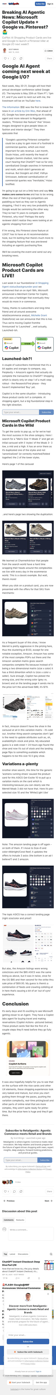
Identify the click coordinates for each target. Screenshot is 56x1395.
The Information (10, 107)
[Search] (51, 1254)
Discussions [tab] (23, 1254)
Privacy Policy (29, 1363)
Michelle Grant (39, 315)
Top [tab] (5, 1254)
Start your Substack (21, 1382)
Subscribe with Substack (30, 1351)
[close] (48, 1294)
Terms (34, 1375)
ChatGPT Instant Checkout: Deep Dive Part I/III (21, 1263)
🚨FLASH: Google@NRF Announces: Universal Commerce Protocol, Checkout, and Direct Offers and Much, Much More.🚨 (21, 1288)
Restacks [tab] (20, 1220)
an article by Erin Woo (23, 111)
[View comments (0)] (14, 58)
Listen (50, 51)
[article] (28, 1270)
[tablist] (14, 1220)
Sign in (50, 4)
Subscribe (40, 4)
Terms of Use (43, 1358)
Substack (14, 1389)
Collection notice (45, 1375)
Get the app (41, 1382)
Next (47, 1201)
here (37, 100)
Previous (10, 1201)
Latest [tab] (12, 1254)
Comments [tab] (8, 1220)
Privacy (26, 1375)
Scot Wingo (14, 49)
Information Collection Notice (37, 1361)
